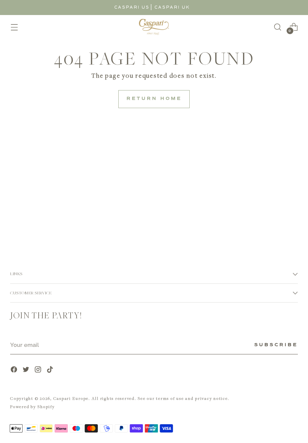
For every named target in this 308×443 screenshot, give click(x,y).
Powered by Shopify (32, 406)
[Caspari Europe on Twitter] (26, 370)
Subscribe (276, 345)
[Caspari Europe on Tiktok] (50, 370)
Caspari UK (172, 7)
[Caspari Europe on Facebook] (14, 370)
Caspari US (131, 7)
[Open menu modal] (14, 27)
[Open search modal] (277, 27)
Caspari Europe (71, 398)
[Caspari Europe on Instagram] (38, 370)
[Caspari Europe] (154, 27)
